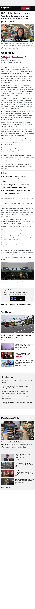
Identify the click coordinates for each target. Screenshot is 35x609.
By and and (13, 58)
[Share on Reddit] (9, 53)
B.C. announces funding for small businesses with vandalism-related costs (15, 178)
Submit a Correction (9, 304)
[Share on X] (2, 53)
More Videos (5, 487)
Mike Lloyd (6, 57)
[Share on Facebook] (6, 53)
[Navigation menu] (33, 8)
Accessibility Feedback (25, 304)
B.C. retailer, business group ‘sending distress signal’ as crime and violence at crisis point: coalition (15, 17)
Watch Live (25, 8)
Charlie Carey (5, 59)
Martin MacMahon (17, 57)
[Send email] (13, 53)
